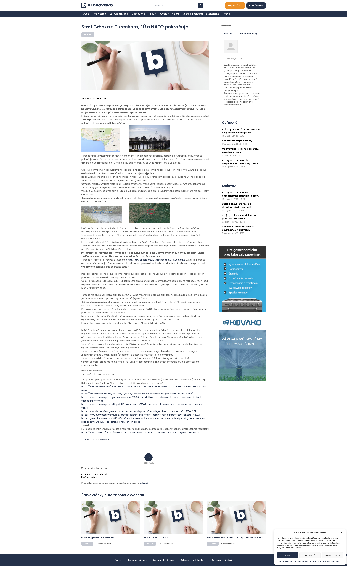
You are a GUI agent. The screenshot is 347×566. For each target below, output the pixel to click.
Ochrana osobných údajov (193, 560)
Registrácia (235, 5)
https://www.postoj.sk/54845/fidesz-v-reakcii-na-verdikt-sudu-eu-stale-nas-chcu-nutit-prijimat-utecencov (140, 432)
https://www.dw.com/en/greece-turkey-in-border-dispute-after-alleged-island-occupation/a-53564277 (138, 411)
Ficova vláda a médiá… (156, 537)
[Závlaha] (242, 380)
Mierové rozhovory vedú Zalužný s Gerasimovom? (235, 537)
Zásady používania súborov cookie (294, 561)
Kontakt (118, 560)
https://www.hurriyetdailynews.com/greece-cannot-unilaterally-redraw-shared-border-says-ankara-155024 (140, 414)
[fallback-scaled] (145, 65)
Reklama (157, 560)
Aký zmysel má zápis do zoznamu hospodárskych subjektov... (241, 131)
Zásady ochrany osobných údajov (324, 561)
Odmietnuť (310, 555)
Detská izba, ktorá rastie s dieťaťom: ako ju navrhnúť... (237, 205)
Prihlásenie (256, 5)
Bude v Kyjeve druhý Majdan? (97, 537)
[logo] (97, 6)
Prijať (287, 555)
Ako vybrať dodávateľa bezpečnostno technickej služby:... (241, 162)
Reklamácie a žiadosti (222, 560)
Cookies (170, 560)
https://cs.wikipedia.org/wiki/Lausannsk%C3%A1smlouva (155, 259)
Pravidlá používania (137, 560)
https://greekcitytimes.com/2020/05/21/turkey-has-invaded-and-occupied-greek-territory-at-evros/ (137, 393)
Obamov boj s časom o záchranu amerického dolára (240, 150)
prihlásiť (143, 483)
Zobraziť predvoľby (332, 555)
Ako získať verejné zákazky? (237, 140)
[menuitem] (86, 14)
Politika (88, 34)
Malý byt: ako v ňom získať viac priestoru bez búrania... (239, 217)
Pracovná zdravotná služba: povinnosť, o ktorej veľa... (238, 228)
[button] (341, 532)
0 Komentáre (104, 439)
